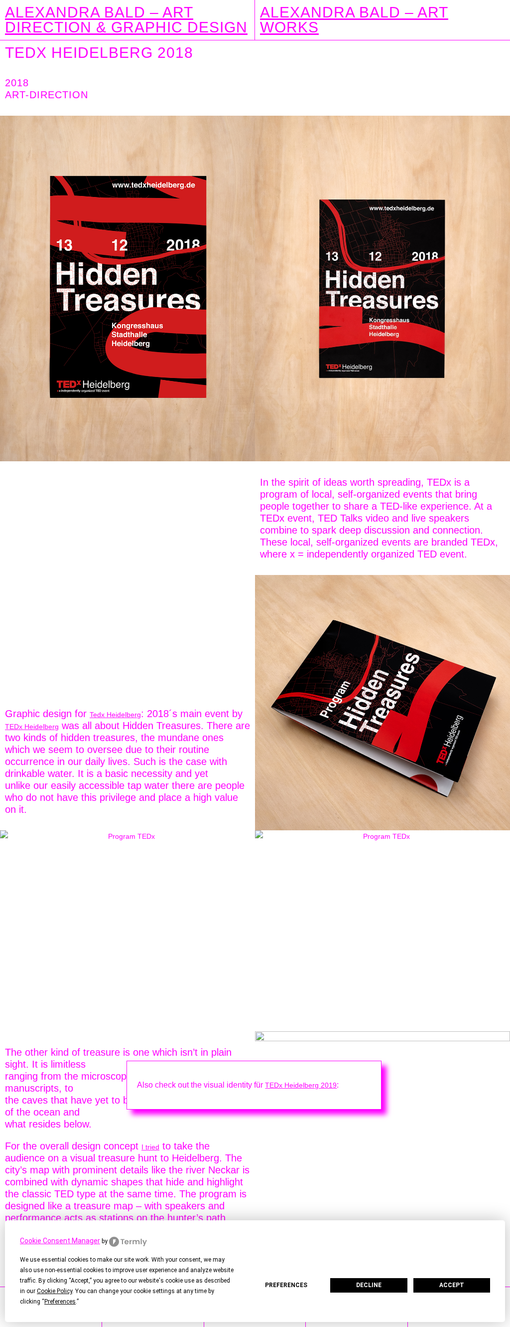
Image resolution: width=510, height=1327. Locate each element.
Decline (369, 1285)
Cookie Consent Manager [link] (60, 1241)
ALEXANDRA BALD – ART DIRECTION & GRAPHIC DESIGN (126, 19)
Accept (451, 1285)
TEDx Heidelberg (32, 727)
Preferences (286, 1285)
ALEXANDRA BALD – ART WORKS (354, 19)
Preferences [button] (60, 1301)
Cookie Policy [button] (54, 1291)
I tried (150, 1147)
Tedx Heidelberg (115, 715)
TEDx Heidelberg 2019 (301, 1085)
